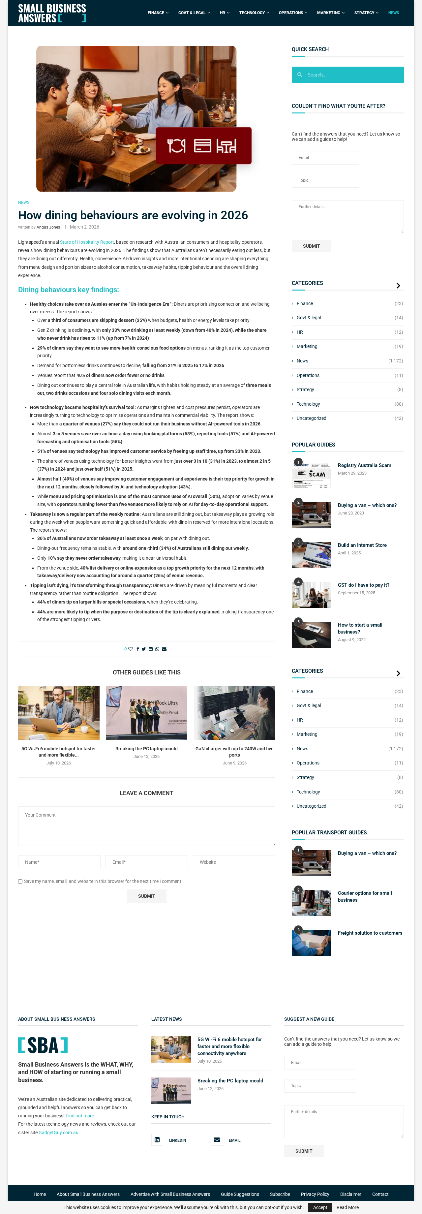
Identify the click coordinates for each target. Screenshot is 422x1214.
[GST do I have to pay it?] (311, 595)
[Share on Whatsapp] (157, 649)
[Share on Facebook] (137, 649)
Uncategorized (350, 418)
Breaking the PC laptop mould (146, 748)
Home (40, 1194)
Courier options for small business (365, 896)
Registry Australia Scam (364, 465)
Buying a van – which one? (367, 505)
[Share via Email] (164, 649)
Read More (348, 1207)
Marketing (328, 13)
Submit (311, 246)
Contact (380, 1194)
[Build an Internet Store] (311, 555)
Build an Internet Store (362, 545)
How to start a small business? (360, 628)
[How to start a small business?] (311, 635)
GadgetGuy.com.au (58, 1132)
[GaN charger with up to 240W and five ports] (234, 713)
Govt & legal (350, 317)
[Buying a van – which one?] (311, 515)
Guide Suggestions (240, 1194)
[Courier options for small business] (311, 903)
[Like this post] (130, 649)
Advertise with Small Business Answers (170, 1194)
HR (222, 13)
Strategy (364, 13)
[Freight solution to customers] (311, 943)
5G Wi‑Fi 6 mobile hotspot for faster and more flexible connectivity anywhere (229, 1046)
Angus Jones (48, 227)
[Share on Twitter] (144, 649)
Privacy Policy (315, 1194)
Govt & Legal (192, 13)
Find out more (80, 1115)
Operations (291, 13)
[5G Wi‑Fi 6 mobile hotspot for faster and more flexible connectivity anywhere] (59, 713)
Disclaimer (350, 1194)
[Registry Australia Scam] (311, 475)
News (393, 13)
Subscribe (280, 1194)
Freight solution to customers (370, 933)
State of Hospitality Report (87, 242)
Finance (156, 13)
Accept (320, 1207)
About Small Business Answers (88, 1194)
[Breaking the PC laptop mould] (147, 713)
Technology (252, 13)
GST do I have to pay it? (363, 585)
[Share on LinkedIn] (151, 649)
